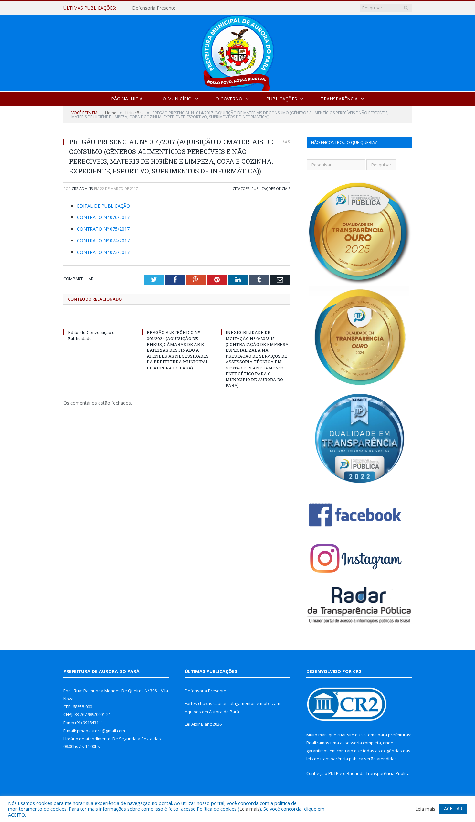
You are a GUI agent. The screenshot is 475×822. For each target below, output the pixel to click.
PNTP (333, 773)
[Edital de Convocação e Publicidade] (97, 320)
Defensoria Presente (205, 690)
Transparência (339, 99)
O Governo (229, 99)
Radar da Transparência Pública (378, 773)
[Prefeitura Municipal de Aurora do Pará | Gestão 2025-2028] (237, 51)
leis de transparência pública (334, 759)
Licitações (239, 188)
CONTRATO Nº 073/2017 (103, 252)
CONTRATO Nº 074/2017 (103, 240)
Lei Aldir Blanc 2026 (203, 724)
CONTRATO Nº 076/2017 (103, 217)
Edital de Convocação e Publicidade (91, 335)
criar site (345, 735)
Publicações (281, 99)
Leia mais (249, 809)
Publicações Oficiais (270, 188)
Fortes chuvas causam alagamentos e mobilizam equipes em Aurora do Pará (206, 8)
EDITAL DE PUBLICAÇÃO (103, 206)
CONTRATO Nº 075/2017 (103, 229)
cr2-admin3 (82, 188)
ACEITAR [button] (453, 809)
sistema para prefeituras (385, 735)
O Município (177, 99)
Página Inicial (128, 99)
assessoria (351, 742)
